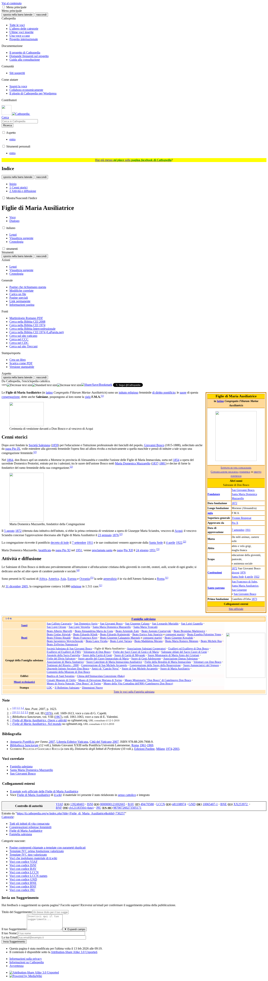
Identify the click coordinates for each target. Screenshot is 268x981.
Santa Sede (238, 576)
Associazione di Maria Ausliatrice (65, 661)
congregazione (11, 397)
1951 (79, 550)
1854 (176, 460)
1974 (169, 748)
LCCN (160, 804)
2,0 (14, 712)
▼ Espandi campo (74, 929)
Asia (63, 579)
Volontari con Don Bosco (207, 661)
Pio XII (128, 550)
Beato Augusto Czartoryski (156, 631)
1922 (256, 576)
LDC (49, 687)
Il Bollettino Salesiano (67, 687)
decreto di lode (60, 542)
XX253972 (240, 804)
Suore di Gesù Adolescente (146, 658)
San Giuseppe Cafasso (137, 623)
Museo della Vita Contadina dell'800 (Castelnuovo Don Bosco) (138, 683)
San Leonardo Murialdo (165, 623)
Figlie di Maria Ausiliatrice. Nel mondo (36, 723)
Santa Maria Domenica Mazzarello (112, 626)
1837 (155, 463)
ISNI (90, 804)
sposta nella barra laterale (17, 14)
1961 (143, 745)
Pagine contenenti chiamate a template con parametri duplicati (47, 847)
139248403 (77, 804)
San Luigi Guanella (192, 623)
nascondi (41, 14)
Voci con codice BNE (22, 883)
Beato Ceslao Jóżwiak (59, 634)
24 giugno (142, 550)
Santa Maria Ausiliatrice (245, 585)
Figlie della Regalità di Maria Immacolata (168, 661)
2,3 (26, 712)
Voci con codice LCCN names (28, 875)
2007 (52, 741)
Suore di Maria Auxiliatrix (175, 668)
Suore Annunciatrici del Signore (201, 665)
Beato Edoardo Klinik (85, 634)
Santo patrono (216, 587)
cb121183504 (78, 807)
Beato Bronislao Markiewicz (189, 631)
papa (120, 550)
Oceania (84, 579)
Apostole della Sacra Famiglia (63, 655)
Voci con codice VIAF (23, 861)
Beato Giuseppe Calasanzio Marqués (120, 637)
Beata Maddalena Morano (148, 641)
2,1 (18, 712)
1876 (243, 572)
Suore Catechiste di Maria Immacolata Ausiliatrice (114, 661)
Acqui (178, 530)
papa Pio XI (63, 550)
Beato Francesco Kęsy (85, 637)
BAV (131, 804)
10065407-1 (210, 804)
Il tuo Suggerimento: (14, 929)
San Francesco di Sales (244, 581)
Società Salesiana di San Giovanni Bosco (69, 648)
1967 (58, 716)
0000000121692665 (112, 804)
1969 (150, 745)
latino (220, 401)
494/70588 (147, 804)
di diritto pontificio (163, 392)
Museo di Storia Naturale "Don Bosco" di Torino (74, 683)
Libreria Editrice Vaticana (72, 741)
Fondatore (214, 494)
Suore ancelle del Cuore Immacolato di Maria (103, 658)
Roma (160, 579)
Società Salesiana (39, 445)
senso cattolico (127, 795)
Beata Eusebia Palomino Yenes (204, 634)
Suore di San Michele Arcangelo (140, 668)
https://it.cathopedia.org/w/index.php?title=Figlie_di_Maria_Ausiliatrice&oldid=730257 (71, 813)
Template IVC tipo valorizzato (28, 854)
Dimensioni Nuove (92, 687)
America (53, 579)
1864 (10, 460)
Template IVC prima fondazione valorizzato (36, 851)
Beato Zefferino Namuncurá (62, 644)
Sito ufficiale (236, 608)
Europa (72, 579)
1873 (254, 599)
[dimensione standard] (44, 385)
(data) (90, 807)
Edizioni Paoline (144, 748)
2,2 (22, 712)
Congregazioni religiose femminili (30, 827)
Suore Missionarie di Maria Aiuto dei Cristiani (173, 655)
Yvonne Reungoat (241, 517)
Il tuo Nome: (9, 933)
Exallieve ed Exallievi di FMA (64, 651)
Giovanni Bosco (154, 445)
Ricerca (7, 125)
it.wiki (57, 795)
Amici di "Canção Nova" (105, 668)
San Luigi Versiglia (79, 626)
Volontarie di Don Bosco (97, 651)
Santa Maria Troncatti (145, 626)
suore (183, 392)
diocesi (235, 572)
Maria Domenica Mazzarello (132, 463)
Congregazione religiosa (225, 471)
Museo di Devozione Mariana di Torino (100, 680)
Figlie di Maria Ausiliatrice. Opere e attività (39, 720)
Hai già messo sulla (133, 160)
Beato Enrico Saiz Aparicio (147, 634)
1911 (248, 529)
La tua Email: (10, 937)
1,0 (14, 707)
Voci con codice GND (23, 879)
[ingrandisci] (69, 385)
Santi (24, 625)
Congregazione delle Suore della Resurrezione (155, 665)
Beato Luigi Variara (121, 641)
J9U (98, 807)
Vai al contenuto (12, 3)
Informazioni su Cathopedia (26, 962)
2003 (176, 748)
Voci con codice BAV (22, 868)
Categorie (8, 817)
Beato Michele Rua (211, 641)
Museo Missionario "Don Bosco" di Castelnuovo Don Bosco (158, 680)
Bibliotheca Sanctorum (24, 745)
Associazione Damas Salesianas (180, 658)
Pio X (235, 522)
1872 (234, 503)
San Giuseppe (239, 589)
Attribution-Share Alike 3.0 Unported (74, 952)
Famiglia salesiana (143, 619)
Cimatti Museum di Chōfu (61, 680)
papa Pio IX (12, 448)
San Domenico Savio (86, 623)
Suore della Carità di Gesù (97, 655)
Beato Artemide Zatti (127, 631)
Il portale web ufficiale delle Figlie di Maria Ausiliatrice (44, 791)
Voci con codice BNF (22, 886)
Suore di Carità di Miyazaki (129, 655)
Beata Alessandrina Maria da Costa (94, 631)
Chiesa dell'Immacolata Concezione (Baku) (101, 676)
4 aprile (249, 576)
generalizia (110, 579)
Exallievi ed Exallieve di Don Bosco (188, 648)
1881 (162, 463)
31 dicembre (13, 586)
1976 (48, 713)
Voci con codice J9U (22, 890)
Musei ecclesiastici (24, 681)
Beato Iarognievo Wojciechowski (65, 641)
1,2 (22, 707)
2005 (25, 586)
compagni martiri (175, 634)
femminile (244, 471)
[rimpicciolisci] (19, 385)
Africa (43, 579)
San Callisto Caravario (59, 623)
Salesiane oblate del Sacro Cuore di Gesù (184, 651)
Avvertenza (16, 965)
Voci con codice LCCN (24, 872)
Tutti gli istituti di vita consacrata (29, 823)
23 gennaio (105, 535)
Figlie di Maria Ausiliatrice (33, 795)
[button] (3, 7)
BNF (59, 807)
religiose (76, 586)
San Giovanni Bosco (243, 490)
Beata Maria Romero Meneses (181, 641)
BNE (223, 804)
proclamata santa (102, 550)
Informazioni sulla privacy (25, 958)
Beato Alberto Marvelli (59, 631)
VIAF (59, 804)
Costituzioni (215, 572)
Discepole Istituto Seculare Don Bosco (68, 668)
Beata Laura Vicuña (97, 641)
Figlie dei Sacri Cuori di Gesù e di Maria (136, 651)
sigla (210, 513)
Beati (24, 637)
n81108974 (179, 804)
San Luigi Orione (56, 626)
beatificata (44, 550)
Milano (160, 748)
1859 (55, 445)
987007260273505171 (127, 807)
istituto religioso (128, 392)
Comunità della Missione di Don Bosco (68, 671)
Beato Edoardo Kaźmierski (115, 634)
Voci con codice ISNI (22, 865)
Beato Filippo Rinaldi (59, 637)
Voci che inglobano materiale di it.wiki (33, 858)
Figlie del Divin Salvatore (61, 658)
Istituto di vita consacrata (236, 467)
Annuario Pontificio (22, 741)
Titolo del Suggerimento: (17, 912)
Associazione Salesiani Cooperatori (146, 648)
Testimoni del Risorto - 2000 (63, 665)
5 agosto (9, 530)
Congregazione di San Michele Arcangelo (104, 665)
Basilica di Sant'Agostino (61, 676)
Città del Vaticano (101, 741)
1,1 (18, 707)
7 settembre (238, 529)
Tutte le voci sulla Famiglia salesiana (134, 691)
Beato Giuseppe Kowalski (179, 637)
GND (192, 804)
